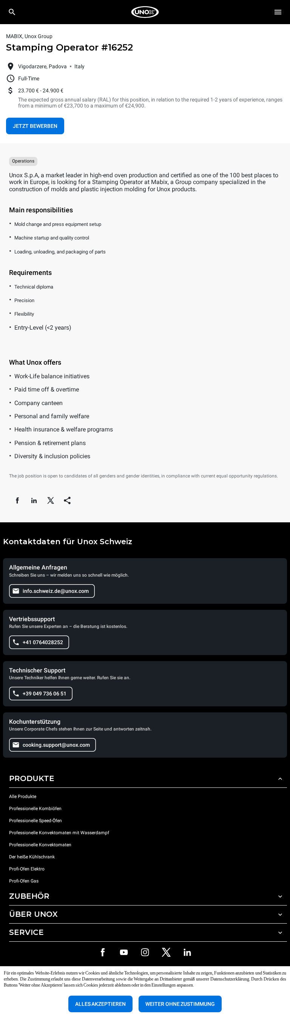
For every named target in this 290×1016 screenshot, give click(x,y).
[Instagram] (145, 952)
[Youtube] (123, 952)
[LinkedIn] (187, 952)
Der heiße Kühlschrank (32, 856)
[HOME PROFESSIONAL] (145, 12)
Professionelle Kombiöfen (35, 808)
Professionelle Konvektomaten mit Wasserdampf (59, 832)
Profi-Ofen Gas (24, 881)
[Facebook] (102, 952)
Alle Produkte (22, 796)
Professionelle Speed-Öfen (35, 820)
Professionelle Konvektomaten (40, 844)
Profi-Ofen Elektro (27, 869)
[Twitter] (166, 952)
